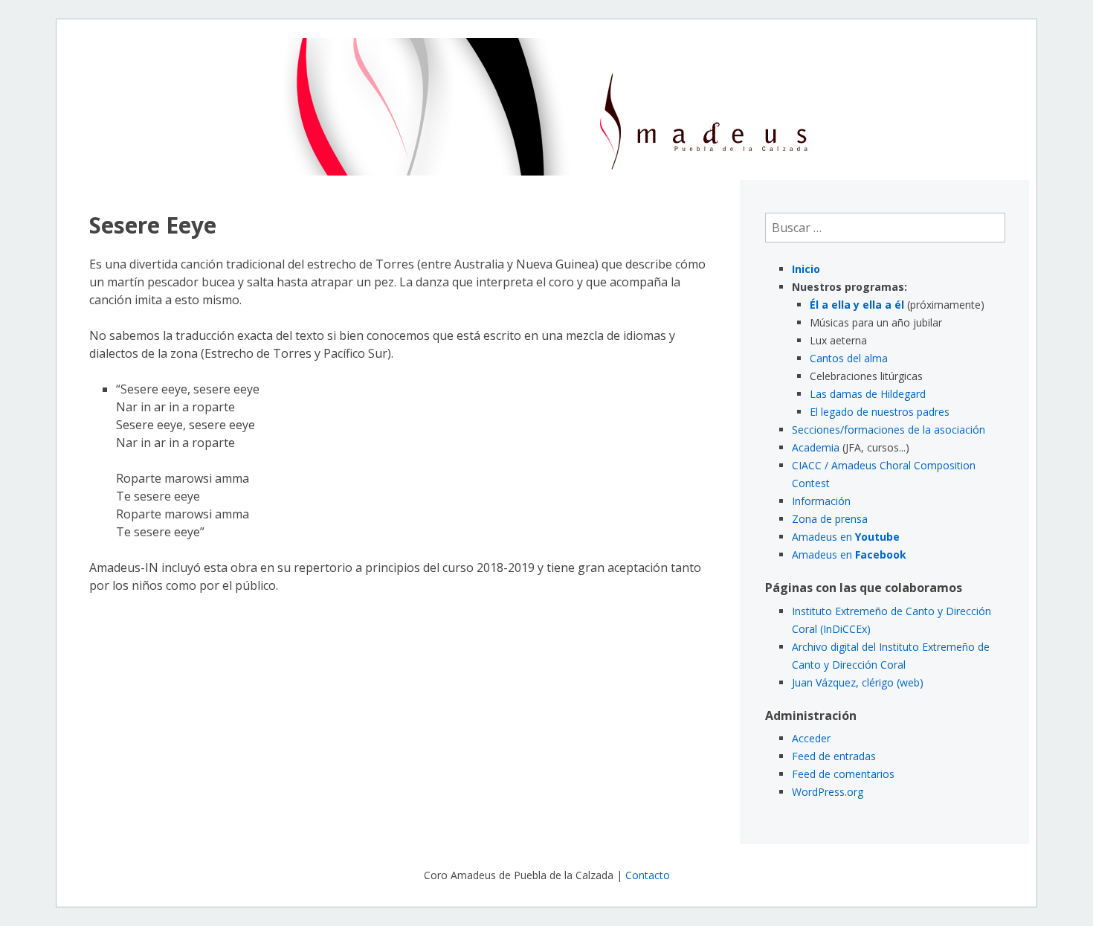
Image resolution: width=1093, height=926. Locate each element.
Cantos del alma (849, 358)
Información (821, 501)
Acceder (811, 738)
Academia (815, 447)
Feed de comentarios (843, 774)
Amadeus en (846, 537)
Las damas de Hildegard (868, 394)
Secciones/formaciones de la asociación (888, 429)
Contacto (647, 875)
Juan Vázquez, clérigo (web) (857, 682)
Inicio (806, 269)
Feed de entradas (834, 756)
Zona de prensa (830, 519)
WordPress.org (827, 792)
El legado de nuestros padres (879, 412)
